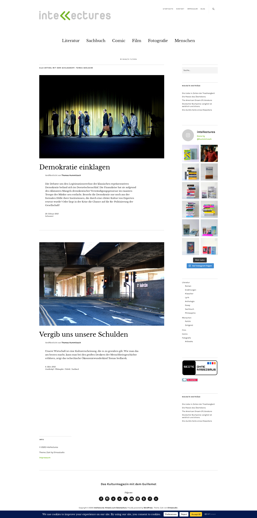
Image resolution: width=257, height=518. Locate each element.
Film (136, 40)
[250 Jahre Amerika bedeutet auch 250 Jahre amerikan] (190, 172)
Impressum (192, 9)
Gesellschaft (49, 369)
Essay (187, 305)
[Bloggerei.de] (190, 380)
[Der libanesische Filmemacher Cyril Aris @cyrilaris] (209, 153)
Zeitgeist (189, 325)
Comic (118, 40)
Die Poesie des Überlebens (194, 96)
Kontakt (180, 9)
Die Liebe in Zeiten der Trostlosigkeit (198, 93)
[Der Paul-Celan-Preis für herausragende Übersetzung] (190, 227)
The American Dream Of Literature (197, 100)
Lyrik (187, 297)
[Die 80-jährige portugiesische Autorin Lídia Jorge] (190, 246)
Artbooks (189, 341)
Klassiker (189, 293)
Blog (203, 9)
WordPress (148, 508)
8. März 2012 (50, 367)
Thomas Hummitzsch (71, 175)
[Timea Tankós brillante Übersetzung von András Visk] (209, 172)
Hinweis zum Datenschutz (116, 508)
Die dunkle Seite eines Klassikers (197, 110)
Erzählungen (190, 290)
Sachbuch (95, 40)
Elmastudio (172, 508)
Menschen (185, 40)
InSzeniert (49, 216)
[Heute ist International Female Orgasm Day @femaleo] (209, 209)
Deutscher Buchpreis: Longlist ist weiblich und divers (197, 105)
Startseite (168, 9)
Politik (67, 369)
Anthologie (190, 301)
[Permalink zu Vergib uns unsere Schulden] (101, 324)
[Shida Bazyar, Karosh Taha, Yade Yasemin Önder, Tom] (190, 209)
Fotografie (158, 40)
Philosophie (59, 369)
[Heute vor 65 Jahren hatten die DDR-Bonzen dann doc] (209, 190)
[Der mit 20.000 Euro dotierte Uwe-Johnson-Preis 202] (209, 246)
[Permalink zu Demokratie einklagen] (101, 157)
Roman (188, 286)
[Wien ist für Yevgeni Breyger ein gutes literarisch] (190, 153)
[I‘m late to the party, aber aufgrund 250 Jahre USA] (190, 190)
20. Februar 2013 (52, 214)
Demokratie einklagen (74, 167)
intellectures (99, 508)
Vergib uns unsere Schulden (83, 334)
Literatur (71, 40)
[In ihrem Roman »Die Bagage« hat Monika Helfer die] (209, 227)
